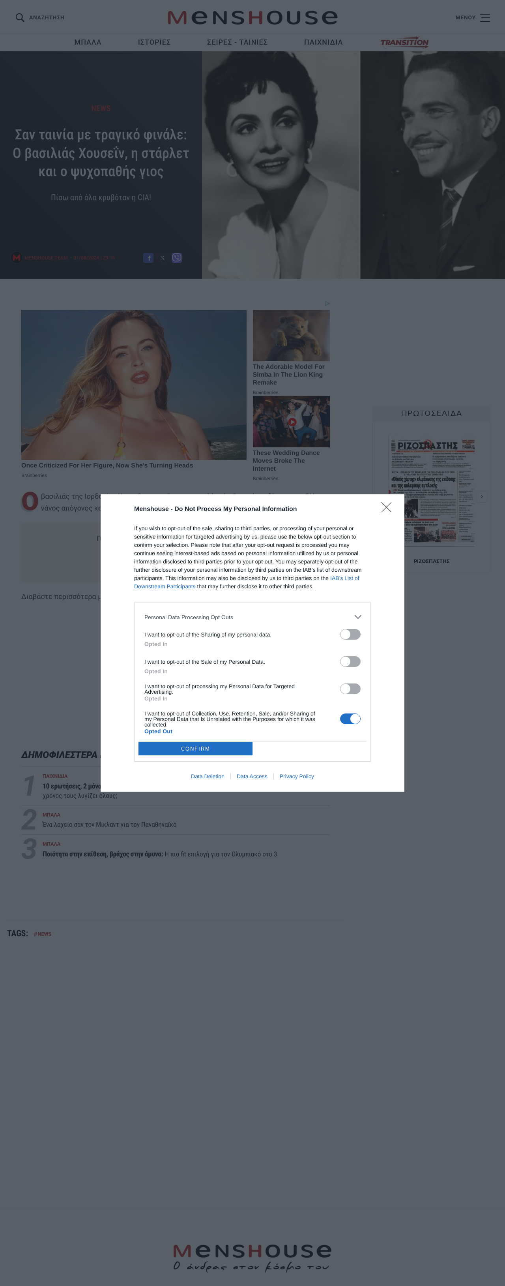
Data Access (252, 776)
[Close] (389, 509)
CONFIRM (195, 749)
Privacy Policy (297, 776)
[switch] (350, 634)
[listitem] (252, 617)
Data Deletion (207, 776)
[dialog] (252, 643)
